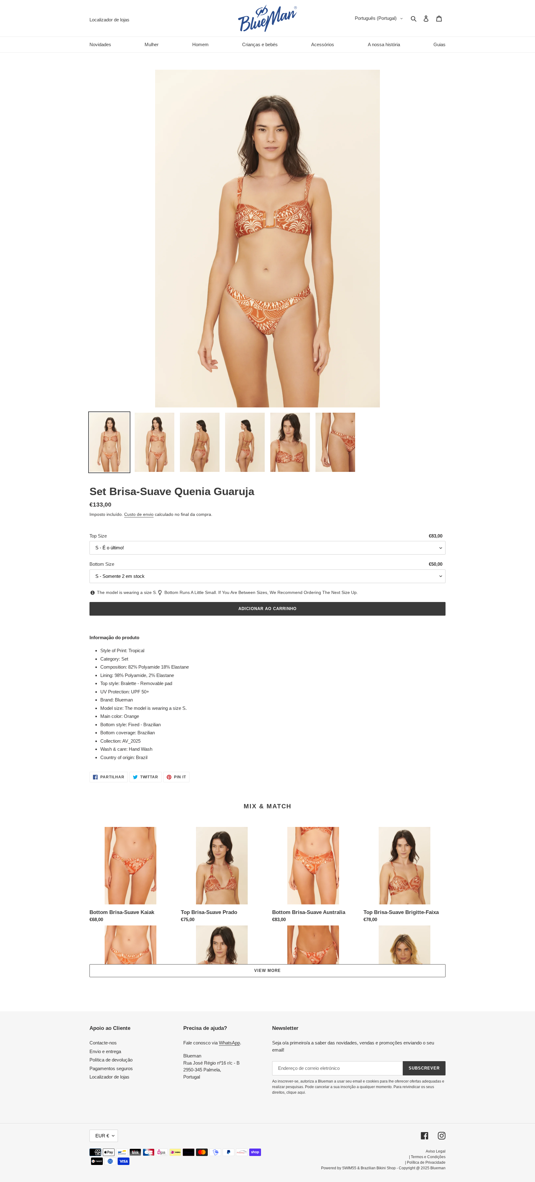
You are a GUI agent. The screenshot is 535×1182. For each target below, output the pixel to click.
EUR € (102, 1135)
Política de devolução (111, 1059)
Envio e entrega (105, 1051)
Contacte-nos (103, 1042)
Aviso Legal (436, 1151)
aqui (301, 1092)
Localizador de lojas (109, 1076)
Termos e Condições (428, 1157)
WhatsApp (229, 1042)
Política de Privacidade (426, 1162)
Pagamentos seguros (111, 1068)
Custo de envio (139, 514)
